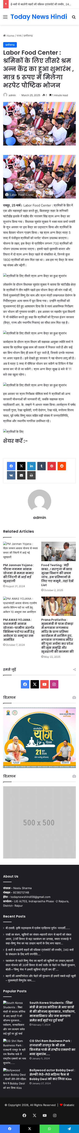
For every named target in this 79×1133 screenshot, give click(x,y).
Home (10, 35)
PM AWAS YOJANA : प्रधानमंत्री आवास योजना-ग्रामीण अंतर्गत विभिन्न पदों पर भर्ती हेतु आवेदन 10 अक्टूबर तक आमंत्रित (18, 630)
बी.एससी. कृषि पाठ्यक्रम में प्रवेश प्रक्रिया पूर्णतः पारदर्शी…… (38, 928)
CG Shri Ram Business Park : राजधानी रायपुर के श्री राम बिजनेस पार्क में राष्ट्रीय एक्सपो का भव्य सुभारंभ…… (52, 1047)
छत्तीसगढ (28, 35)
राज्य (19, 35)
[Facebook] (11, 466)
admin (12, 95)
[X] (21, 466)
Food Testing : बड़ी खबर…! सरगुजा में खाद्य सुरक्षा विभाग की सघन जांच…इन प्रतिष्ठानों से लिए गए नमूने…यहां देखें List (57, 575)
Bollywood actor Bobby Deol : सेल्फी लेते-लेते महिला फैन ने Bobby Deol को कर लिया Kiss (52, 1074)
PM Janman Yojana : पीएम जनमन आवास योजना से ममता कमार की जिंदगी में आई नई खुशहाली (18, 573)
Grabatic (68, 1105)
